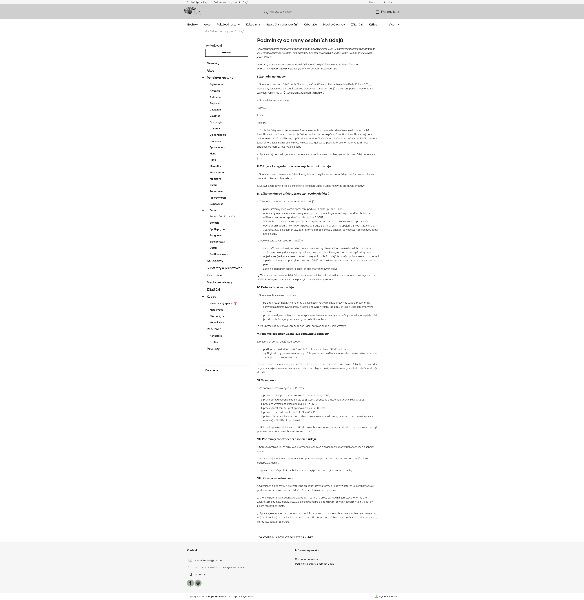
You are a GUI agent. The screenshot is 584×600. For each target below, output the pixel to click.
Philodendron (218, 197)
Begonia (215, 103)
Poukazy (213, 349)
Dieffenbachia (218, 134)
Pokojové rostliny (220, 78)
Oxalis (213, 185)
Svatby (214, 342)
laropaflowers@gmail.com (209, 560)
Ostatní (214, 248)
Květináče (214, 275)
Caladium (215, 109)
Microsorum (217, 172)
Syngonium (216, 235)
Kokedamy (215, 261)
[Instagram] (198, 583)
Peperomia (216, 191)
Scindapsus (216, 204)
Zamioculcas (217, 241)
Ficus (213, 153)
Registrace (389, 2)
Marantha (215, 166)
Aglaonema (216, 84)
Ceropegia (216, 122)
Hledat (226, 52)
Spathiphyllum (218, 229)
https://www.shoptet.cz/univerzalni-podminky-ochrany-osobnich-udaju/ (298, 68)
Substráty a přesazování (225, 268)
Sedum (214, 210)
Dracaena (215, 141)
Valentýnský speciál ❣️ (223, 303)
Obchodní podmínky (197, 2)
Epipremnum (217, 147)
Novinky (213, 63)
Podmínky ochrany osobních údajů (231, 2)
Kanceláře (216, 335)
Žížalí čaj (213, 289)
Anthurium (216, 97)
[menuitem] (192, 24)
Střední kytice (218, 316)
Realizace (214, 329)
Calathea (215, 115)
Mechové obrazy (219, 282)
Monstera (215, 178)
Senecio (214, 222)
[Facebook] (190, 583)
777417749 (200, 574)
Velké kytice (217, 322)
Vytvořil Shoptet (388, 596)
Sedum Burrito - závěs (222, 216)
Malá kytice (216, 309)
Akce (210, 70)
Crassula (215, 128)
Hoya (213, 159)
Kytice (211, 297)
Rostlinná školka (219, 254)
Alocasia (215, 90)
